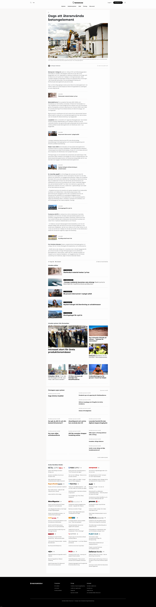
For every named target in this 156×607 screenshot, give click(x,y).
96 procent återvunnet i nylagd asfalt (68, 134)
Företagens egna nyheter (56, 390)
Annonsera (56, 588)
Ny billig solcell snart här (65, 238)
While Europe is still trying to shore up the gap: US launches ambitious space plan (98, 560)
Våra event (92, 6)
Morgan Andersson (56, 65)
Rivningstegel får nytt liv (65, 208)
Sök (34, 2)
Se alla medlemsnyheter (103, 457)
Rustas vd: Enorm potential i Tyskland (57, 486)
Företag (85, 6)
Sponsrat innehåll (74, 592)
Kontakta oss (89, 588)
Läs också (60, 94)
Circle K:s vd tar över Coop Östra (76, 545)
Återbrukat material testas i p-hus (67, 96)
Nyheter (63, 6)
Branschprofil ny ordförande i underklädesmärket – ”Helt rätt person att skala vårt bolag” (98, 493)
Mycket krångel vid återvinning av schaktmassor (67, 167)
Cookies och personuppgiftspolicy (78, 585)
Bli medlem (56, 585)
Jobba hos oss (90, 590)
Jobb (79, 6)
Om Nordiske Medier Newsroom (94, 592)
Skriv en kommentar (103, 261)
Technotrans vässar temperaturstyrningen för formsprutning (95, 538)
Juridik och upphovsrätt (76, 588)
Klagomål (73, 590)
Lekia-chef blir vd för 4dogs (54, 494)
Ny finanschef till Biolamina (54, 545)
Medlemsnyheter (72, 6)
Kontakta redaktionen (91, 585)
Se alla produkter (58, 590)
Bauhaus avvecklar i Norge (75, 508)
